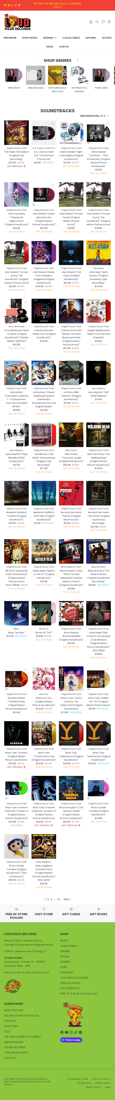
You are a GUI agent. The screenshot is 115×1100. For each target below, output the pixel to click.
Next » (67, 899)
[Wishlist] (103, 21)
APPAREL (91, 37)
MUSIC (64, 940)
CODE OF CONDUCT (101, 1079)
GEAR (49, 46)
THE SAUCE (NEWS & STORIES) (22, 1037)
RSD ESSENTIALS (69, 988)
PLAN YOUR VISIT (14, 1010)
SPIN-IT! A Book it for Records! (79, 993)
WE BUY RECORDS (15, 1047)
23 (58, 899)
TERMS (108, 1087)
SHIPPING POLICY (103, 1083)
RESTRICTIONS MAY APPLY (66, 5)
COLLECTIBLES (71, 37)
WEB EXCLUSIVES (70, 983)
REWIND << (50, 37)
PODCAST (10, 1021)
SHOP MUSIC (30, 37)
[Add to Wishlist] (25, 123)
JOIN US (64, 46)
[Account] (90, 22)
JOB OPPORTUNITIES (16, 1052)
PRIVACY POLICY (93, 1087)
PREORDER (10, 37)
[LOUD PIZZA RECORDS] (17, 22)
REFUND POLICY (84, 1083)
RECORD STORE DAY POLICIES (21, 1015)
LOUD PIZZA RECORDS (34, 1079)
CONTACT (10, 1058)
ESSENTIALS (67, 972)
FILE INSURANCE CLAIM (78, 1079)
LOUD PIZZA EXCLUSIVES (74, 977)
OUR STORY (11, 1026)
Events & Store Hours (36, 972)
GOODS (107, 37)
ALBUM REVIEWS (13, 1042)
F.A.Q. (7, 1031)
